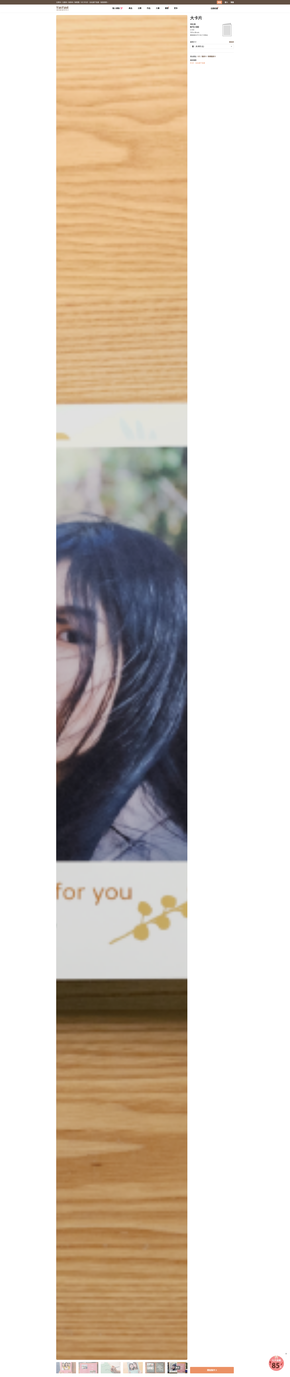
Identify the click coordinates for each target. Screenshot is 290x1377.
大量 (158, 8)
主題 (139, 8)
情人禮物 (116, 8)
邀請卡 (204, 56)
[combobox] (212, 46)
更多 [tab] (176, 8)
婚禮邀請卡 (212, 56)
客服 (232, 2)
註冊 (219, 2)
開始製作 (211, 1370)
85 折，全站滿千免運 (197, 63)
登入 (226, 2)
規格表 (231, 42)
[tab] (130, 8)
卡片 (198, 56)
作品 (148, 8)
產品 (130, 8)
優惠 (167, 8)
